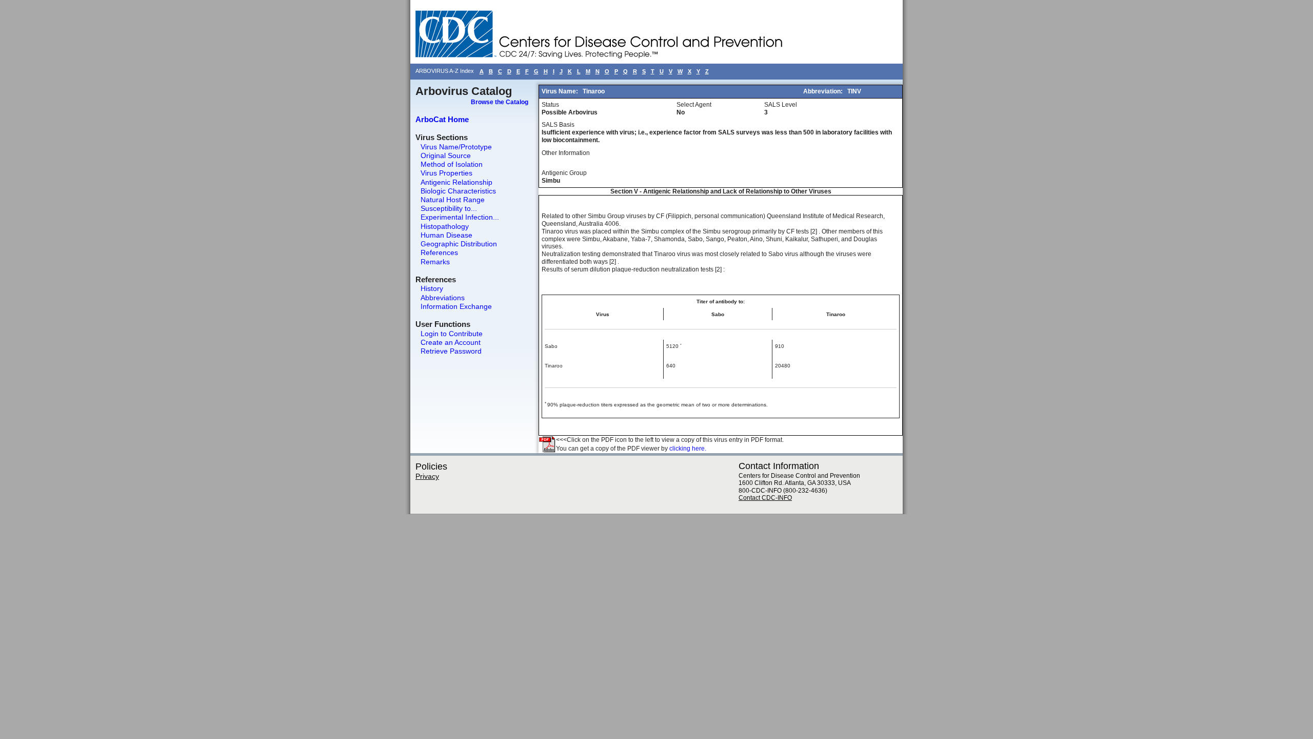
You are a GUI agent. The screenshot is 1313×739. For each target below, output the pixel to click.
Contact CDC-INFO (765, 497)
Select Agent (694, 104)
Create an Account (451, 342)
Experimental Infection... (460, 217)
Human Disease (446, 235)
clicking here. (687, 448)
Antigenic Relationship (456, 182)
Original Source (446, 155)
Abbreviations (443, 298)
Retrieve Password (451, 351)
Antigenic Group (564, 173)
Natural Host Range (453, 200)
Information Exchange (456, 306)
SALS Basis (558, 124)
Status (550, 104)
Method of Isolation (452, 164)
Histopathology (445, 226)
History (432, 288)
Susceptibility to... (449, 208)
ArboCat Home (442, 119)
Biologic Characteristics (458, 191)
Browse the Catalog (499, 102)
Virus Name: (561, 91)
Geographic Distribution (459, 244)
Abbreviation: (823, 91)
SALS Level (780, 104)
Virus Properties (446, 173)
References (439, 252)
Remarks (435, 262)
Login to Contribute (452, 333)
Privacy (427, 476)
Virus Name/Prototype (456, 147)
